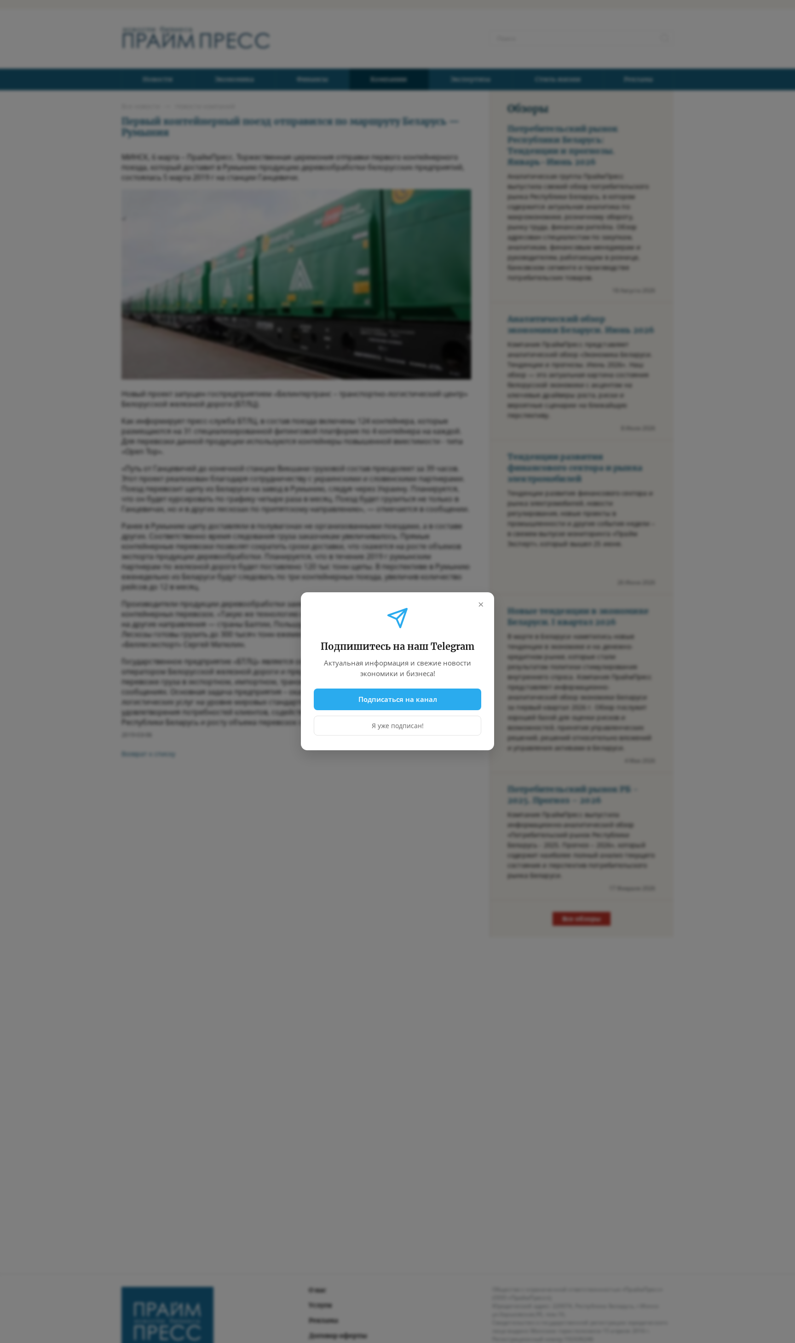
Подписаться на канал (397, 699)
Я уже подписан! (398, 726)
